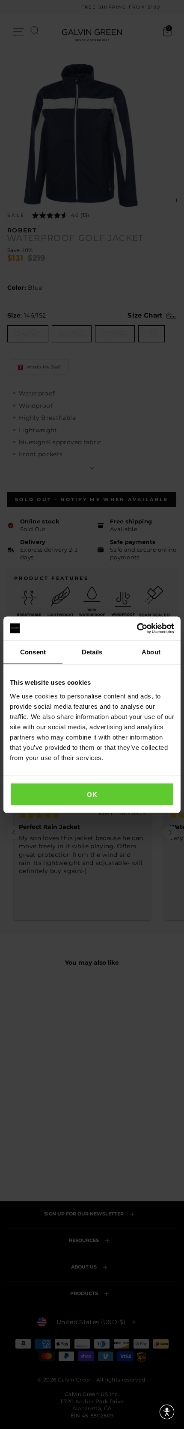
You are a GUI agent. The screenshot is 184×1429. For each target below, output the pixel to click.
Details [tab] (92, 652)
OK (92, 794)
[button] (166, 1411)
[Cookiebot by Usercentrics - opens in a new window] (136, 628)
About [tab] (151, 652)
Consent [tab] (33, 652)
